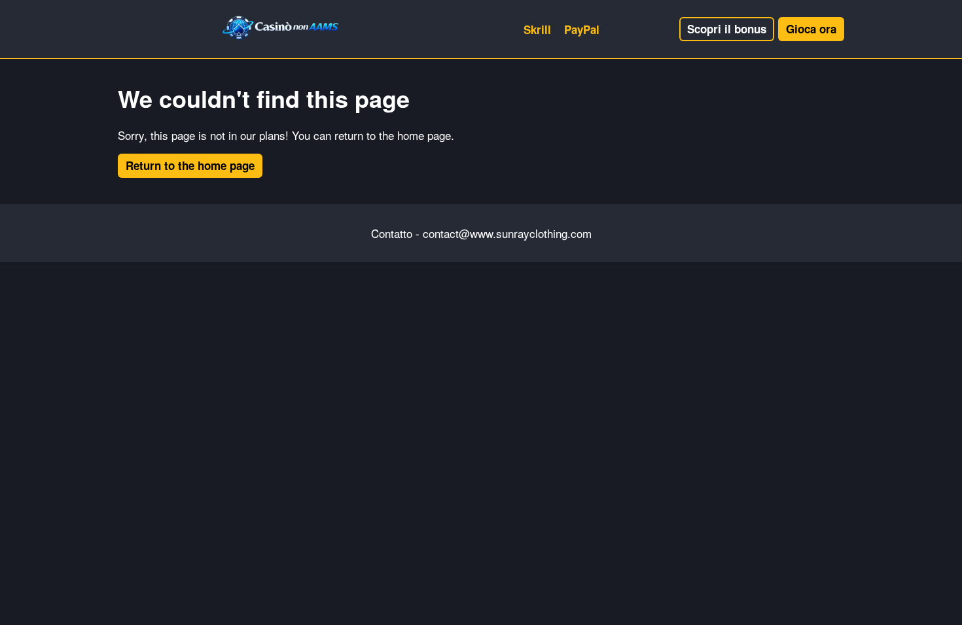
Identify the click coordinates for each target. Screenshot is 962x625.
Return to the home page (190, 165)
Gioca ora (811, 29)
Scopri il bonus (726, 29)
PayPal (581, 29)
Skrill (537, 29)
